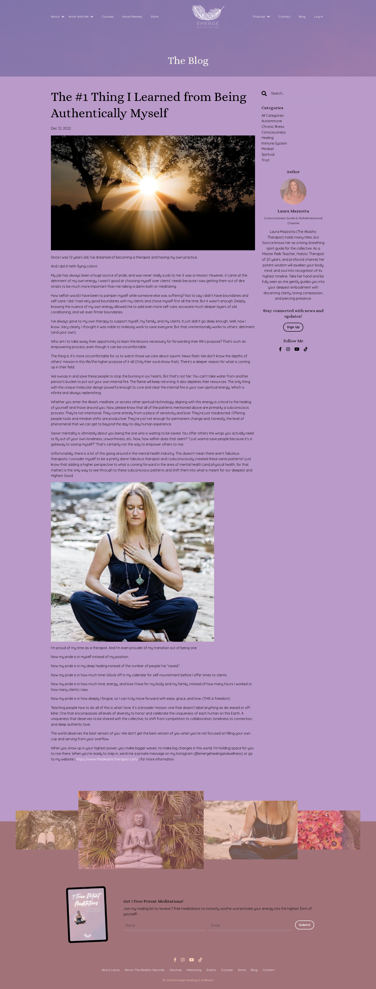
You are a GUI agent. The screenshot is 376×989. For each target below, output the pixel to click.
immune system (274, 143)
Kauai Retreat (132, 16)
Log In (318, 16)
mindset (268, 149)
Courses (108, 16)
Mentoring (194, 970)
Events (211, 970)
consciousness (274, 132)
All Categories (273, 115)
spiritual (268, 154)
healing (268, 137)
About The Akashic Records (144, 970)
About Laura (110, 970)
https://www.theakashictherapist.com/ (107, 759)
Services (176, 970)
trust (266, 160)
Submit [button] (305, 925)
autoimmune (272, 121)
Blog (302, 16)
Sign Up (293, 327)
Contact (284, 16)
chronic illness (273, 126)
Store (154, 16)
